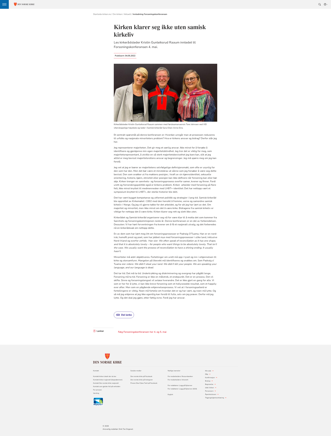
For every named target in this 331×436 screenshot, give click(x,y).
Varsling (96, 393)
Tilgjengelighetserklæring (214, 398)
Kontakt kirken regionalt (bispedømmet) (107, 380)
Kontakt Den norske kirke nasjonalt (106, 383)
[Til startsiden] (107, 358)
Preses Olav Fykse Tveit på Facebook (143, 383)
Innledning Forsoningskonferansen (150, 14)
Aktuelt (127, 14)
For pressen (97, 390)
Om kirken (117, 14)
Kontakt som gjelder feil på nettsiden (106, 386)
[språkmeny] (326, 4)
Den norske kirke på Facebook (141, 376)
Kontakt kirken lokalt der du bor (105, 376)
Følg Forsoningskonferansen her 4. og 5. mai (142, 331)
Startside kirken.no (102, 14)
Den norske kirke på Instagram (141, 380)
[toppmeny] (4, 4)
